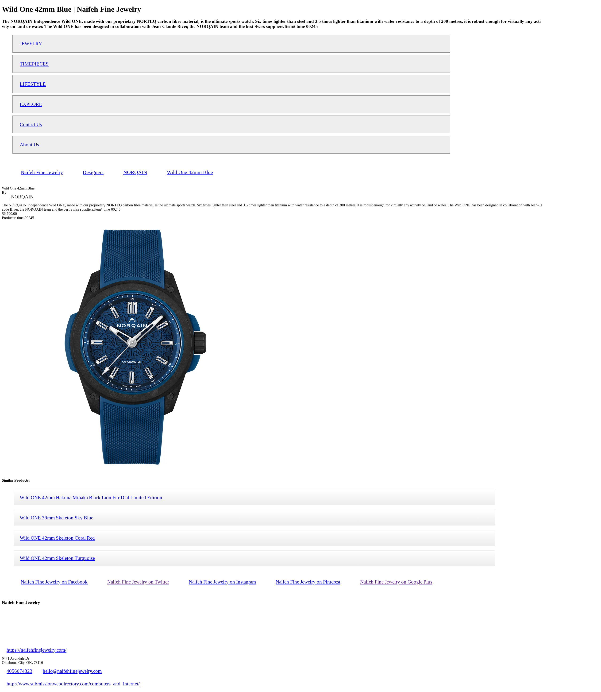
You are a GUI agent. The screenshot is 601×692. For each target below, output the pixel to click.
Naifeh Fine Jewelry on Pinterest (308, 581)
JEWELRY (31, 43)
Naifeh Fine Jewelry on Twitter (138, 581)
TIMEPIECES (34, 63)
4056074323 (19, 671)
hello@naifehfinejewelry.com (72, 671)
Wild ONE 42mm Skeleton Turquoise (57, 558)
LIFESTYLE (33, 84)
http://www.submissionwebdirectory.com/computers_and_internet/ (73, 683)
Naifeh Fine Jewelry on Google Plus (396, 581)
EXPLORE (31, 104)
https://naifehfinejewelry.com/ (36, 650)
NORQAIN (22, 196)
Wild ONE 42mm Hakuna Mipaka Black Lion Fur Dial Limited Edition (91, 497)
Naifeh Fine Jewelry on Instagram (222, 581)
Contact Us (31, 124)
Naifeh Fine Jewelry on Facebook (54, 581)
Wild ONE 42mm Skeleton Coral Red (57, 538)
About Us (29, 144)
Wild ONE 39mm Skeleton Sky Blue (56, 517)
